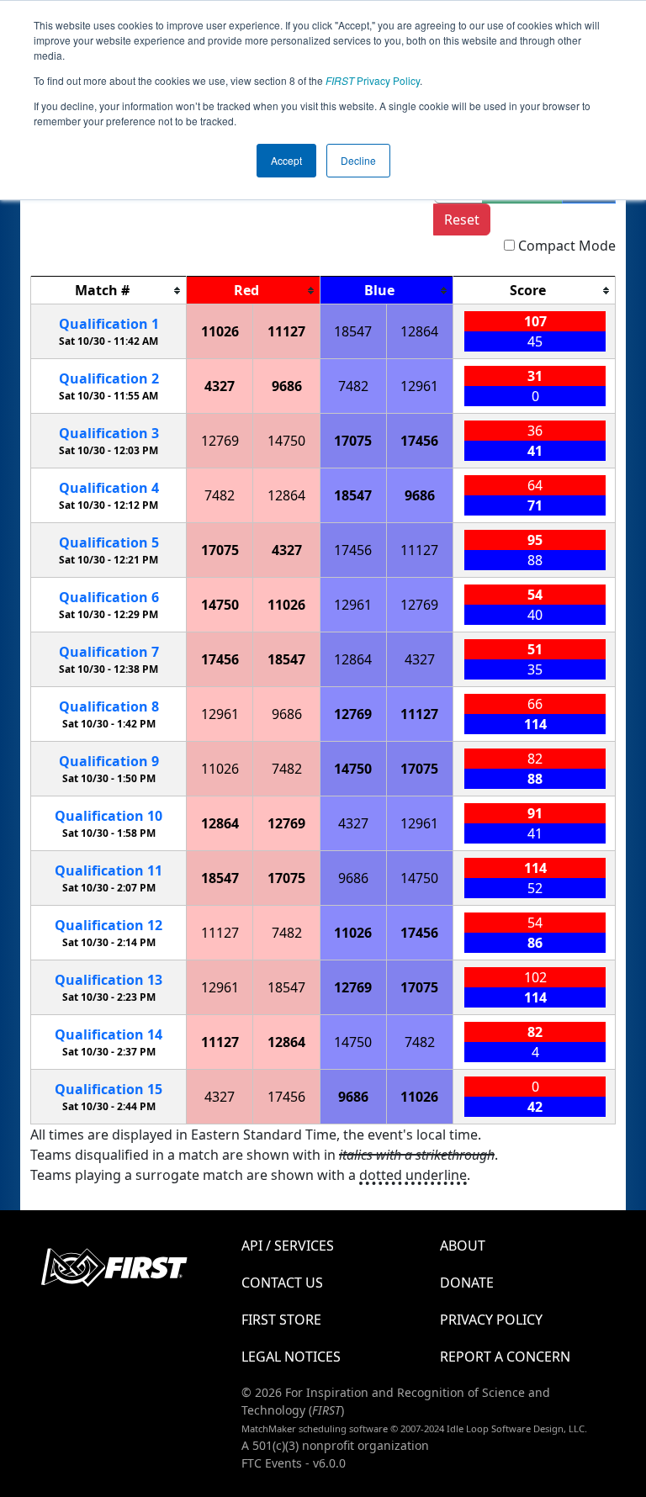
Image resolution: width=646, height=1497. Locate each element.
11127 (286, 331)
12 (108, 925)
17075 (353, 440)
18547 (353, 331)
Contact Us (282, 1282)
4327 (219, 386)
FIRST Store (281, 1319)
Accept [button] (286, 160)
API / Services (287, 1245)
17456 (419, 440)
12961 (419, 386)
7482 (353, 386)
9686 (287, 386)
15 (108, 1089)
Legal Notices (291, 1356)
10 (108, 816)
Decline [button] (358, 160)
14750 (286, 440)
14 (108, 1034)
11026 (220, 331)
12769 (220, 440)
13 (108, 980)
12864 (419, 331)
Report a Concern (505, 1356)
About (462, 1245)
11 (108, 870)
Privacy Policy (373, 80)
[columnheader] (109, 290)
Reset (461, 219)
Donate (467, 1282)
